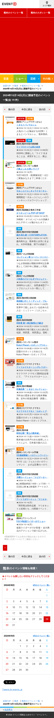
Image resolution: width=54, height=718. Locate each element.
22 (47, 613)
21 (40, 613)
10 (13, 607)
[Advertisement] (27, 46)
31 (13, 625)
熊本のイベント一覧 (13, 12)
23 (7, 619)
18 (20, 613)
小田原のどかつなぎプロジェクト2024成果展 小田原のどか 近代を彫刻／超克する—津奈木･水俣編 (32, 279)
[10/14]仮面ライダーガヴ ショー (31, 521)
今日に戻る (26, 109)
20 (33, 613)
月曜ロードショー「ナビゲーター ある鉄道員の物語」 (32, 477)
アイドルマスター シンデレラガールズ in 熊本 (32, 367)
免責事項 (8, 709)
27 (33, 619)
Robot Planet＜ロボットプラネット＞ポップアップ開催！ (32, 345)
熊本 (16, 86)
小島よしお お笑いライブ (27, 169)
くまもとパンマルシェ (26, 125)
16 (7, 613)
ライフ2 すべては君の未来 (28, 147)
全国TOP (7, 86)
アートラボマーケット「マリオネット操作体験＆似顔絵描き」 (32, 499)
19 (27, 613)
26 (27, 619)
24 (13, 619)
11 (20, 607)
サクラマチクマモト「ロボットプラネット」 (32, 411)
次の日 (42, 109)
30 (7, 625)
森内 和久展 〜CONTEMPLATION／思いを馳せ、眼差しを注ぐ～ (32, 235)
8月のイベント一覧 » (41, 585)
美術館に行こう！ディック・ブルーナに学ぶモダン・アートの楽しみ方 (32, 301)
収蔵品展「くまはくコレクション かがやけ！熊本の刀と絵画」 (32, 389)
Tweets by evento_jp (12, 689)
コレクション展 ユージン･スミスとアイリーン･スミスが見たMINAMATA (32, 257)
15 (47, 607)
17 (13, 613)
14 (40, 607)
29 (47, 619)
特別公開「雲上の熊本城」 (28, 433)
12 (27, 607)
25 (20, 619)
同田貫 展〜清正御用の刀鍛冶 (29, 323)
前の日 (11, 109)
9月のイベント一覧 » (41, 636)
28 (40, 619)
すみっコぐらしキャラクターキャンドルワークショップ (32, 191)
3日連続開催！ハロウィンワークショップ (32, 455)
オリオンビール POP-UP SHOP (30, 213)
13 (33, 607)
